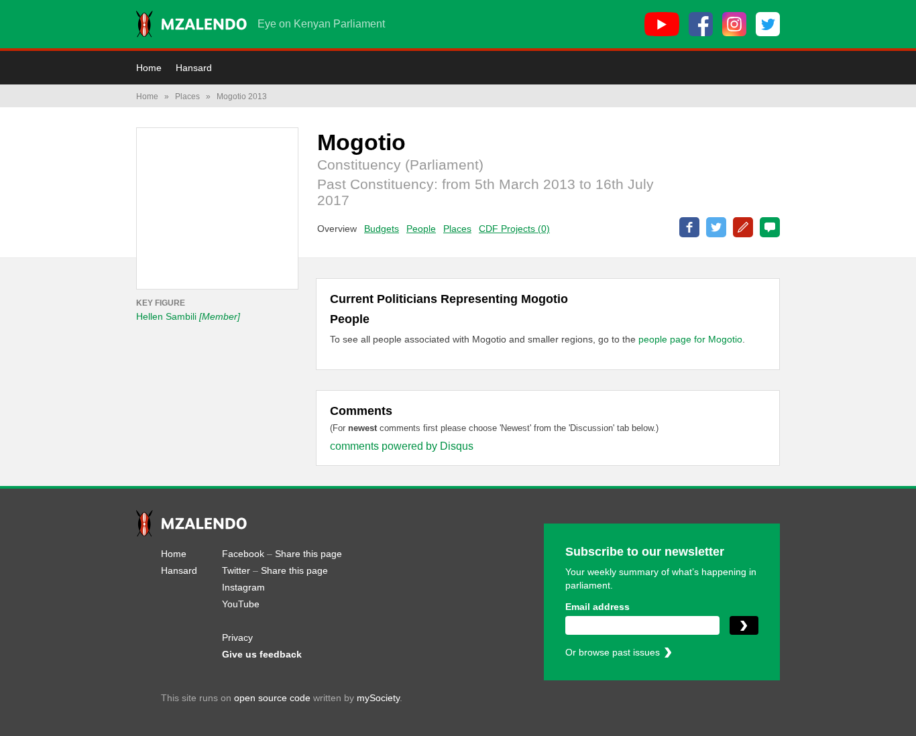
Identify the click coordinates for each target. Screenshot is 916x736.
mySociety (378, 697)
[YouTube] (661, 24)
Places (187, 96)
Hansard (194, 67)
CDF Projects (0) (514, 228)
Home (149, 67)
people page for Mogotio (690, 339)
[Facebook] (701, 24)
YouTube (241, 604)
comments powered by (401, 446)
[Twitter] (768, 24)
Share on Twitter (716, 227)
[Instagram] (734, 24)
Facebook (243, 553)
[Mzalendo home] (191, 24)
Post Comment (770, 227)
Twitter (236, 570)
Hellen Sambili (188, 316)
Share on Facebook (689, 227)
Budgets (381, 228)
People (421, 228)
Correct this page (743, 227)
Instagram (243, 587)
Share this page (308, 553)
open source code (272, 697)
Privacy (237, 637)
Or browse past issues (612, 652)
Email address (597, 606)
